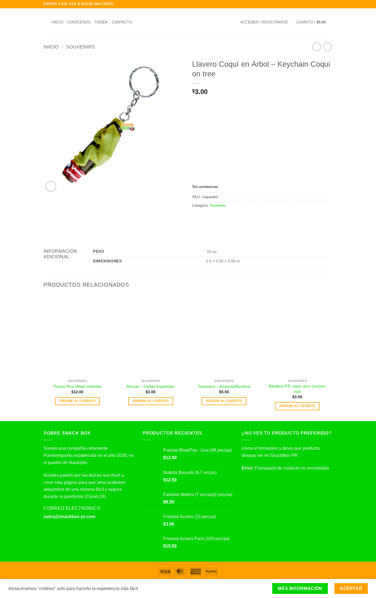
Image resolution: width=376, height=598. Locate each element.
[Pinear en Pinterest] (215, 217)
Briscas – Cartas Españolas (151, 386)
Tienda (101, 22)
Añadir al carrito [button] (77, 401)
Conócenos (79, 22)
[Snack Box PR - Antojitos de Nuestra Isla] (188, 22)
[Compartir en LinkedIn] (222, 217)
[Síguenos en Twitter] (324, 4)
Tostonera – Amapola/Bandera (224, 386)
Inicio (57, 22)
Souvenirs (80, 47)
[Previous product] (327, 46)
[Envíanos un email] (329, 4)
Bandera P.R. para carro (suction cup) (297, 389)
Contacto (122, 22)
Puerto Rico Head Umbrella (77, 386)
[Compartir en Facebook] (195, 217)
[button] (264, 22)
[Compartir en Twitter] (202, 217)
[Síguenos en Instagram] (319, 4)
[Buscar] (45, 22)
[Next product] (316, 46)
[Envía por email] (209, 217)
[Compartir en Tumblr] (229, 217)
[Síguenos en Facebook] (314, 4)
